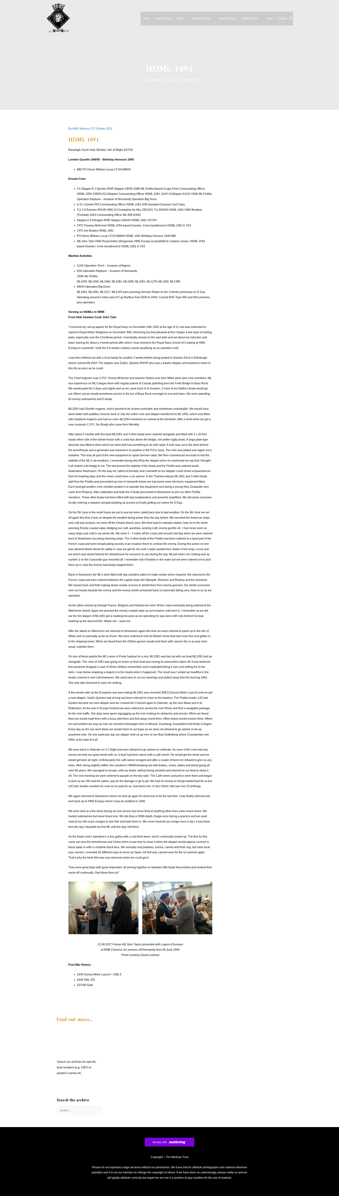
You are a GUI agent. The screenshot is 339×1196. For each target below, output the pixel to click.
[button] (291, 18)
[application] (185, 18)
